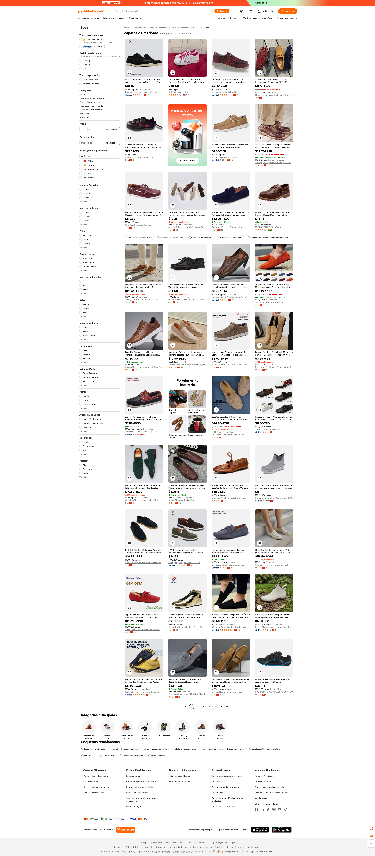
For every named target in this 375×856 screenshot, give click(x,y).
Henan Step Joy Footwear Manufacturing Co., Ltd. (231, 297)
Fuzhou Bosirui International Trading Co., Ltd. (144, 692)
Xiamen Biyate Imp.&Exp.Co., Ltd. (226, 157)
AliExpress (145, 843)
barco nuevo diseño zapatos (140, 238)
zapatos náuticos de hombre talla (266, 749)
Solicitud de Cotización (179, 781)
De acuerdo (111, 129)
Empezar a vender (263, 781)
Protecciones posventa (137, 792)
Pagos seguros (133, 776)
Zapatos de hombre (167, 27)
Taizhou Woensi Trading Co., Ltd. (269, 429)
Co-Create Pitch (90, 781)
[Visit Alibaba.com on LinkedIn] (262, 809)
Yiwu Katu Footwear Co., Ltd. (138, 225)
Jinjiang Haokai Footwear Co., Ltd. (227, 692)
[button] (211, 11)
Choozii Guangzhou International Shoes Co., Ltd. (144, 562)
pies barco (88, 755)
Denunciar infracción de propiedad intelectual (227, 799)
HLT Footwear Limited (178, 92)
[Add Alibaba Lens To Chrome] (125, 830)
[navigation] (99, 367)
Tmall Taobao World (173, 843)
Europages (230, 843)
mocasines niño (107, 755)
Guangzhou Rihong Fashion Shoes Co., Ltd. (187, 627)
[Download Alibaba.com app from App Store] (260, 830)
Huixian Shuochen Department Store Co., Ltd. (144, 367)
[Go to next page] (232, 706)
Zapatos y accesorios (144, 27)
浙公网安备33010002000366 (235, 851)
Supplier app (205, 829)
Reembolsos (217, 792)
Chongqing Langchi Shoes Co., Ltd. (141, 92)
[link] (371, 828)
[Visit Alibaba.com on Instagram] (274, 809)
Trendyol (219, 843)
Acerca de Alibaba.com (94, 770)
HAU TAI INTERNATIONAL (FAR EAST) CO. (274, 692)
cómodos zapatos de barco (171, 238)
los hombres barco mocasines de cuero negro (269, 238)
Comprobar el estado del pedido (269, 787)
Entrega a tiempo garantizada (139, 787)
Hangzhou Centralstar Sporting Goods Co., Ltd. (274, 498)
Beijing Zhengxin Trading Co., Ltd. (183, 500)
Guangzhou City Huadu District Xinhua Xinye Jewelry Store (274, 367)
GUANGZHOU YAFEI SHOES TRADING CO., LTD (187, 299)
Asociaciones (261, 798)
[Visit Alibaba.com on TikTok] (285, 809)
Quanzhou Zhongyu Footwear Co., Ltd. (229, 227)
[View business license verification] (214, 851)
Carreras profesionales (93, 792)
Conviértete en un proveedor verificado (273, 792)
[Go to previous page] (185, 706)
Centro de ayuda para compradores (228, 776)
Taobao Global (199, 843)
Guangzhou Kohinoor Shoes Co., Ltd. (141, 299)
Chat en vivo (217, 781)
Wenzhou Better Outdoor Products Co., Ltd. (231, 627)
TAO (210, 843)
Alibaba (127, 27)
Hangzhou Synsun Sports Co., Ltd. (140, 157)
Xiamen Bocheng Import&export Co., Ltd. (187, 365)
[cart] (251, 11)
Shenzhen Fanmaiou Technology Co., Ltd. (273, 95)
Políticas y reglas (133, 806)
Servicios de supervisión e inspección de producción (143, 799)
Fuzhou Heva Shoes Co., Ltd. (224, 92)
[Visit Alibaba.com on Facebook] (256, 809)
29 (227, 707)
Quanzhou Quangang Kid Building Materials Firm (187, 694)
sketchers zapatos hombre (231, 238)
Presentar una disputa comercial (226, 787)
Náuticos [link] (205, 27)
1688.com (157, 843)
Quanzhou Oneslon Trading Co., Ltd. (271, 302)
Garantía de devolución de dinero (141, 781)
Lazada (187, 843)
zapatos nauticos (158, 755)
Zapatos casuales (189, 27)
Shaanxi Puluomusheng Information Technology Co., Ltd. (187, 227)
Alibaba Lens (97, 829)
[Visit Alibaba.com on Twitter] (268, 809)
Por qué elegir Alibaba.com (95, 776)
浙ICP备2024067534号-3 (262, 851)
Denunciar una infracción (223, 806)
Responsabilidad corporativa (96, 787)
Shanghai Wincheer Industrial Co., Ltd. (229, 498)
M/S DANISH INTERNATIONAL (269, 227)
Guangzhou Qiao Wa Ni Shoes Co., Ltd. (142, 629)
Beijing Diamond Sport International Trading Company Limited (274, 627)
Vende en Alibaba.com (265, 776)
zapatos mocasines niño (133, 755)
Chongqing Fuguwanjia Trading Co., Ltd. (273, 162)
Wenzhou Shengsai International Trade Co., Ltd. (144, 500)
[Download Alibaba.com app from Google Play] (282, 830)
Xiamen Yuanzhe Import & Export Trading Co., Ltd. (231, 365)
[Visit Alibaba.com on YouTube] (280, 809)
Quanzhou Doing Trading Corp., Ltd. (141, 432)
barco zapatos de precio (201, 238)
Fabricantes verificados (179, 776)
